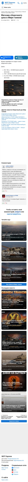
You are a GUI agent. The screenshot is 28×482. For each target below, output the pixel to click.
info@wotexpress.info (13, 458)
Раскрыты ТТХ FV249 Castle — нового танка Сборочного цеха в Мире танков (13, 122)
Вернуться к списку (14, 421)
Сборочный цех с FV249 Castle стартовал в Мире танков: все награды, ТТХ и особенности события (14, 118)
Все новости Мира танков (14, 284)
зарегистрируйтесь (14, 214)
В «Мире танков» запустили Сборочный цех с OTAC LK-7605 (14, 125)
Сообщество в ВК (7, 57)
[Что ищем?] (18, 3)
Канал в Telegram (20, 57)
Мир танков (5, 467)
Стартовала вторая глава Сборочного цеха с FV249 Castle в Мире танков (14, 114)
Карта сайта (5, 480)
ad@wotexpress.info (18, 460)
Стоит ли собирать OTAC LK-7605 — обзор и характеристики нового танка (13, 128)
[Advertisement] (14, 439)
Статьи (3, 469)
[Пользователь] (3, 166)
